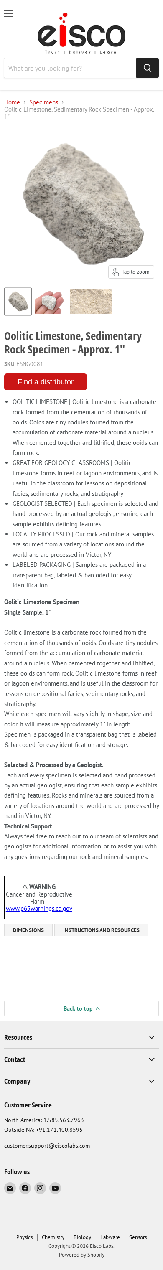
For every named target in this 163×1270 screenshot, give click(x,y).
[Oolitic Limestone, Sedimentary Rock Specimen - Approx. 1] (18, 301)
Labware (110, 1237)
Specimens (43, 102)
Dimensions (28, 930)
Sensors (138, 1237)
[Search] (147, 68)
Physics (24, 1237)
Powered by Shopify (81, 1254)
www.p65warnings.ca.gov (39, 908)
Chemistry (53, 1237)
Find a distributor (46, 382)
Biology (82, 1237)
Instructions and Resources (101, 930)
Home (12, 102)
